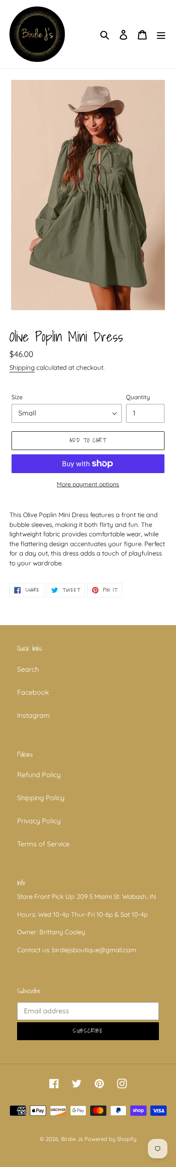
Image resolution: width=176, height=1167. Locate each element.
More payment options (88, 484)
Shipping (22, 367)
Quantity (138, 397)
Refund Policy (39, 774)
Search (28, 669)
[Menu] (161, 34)
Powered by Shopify (110, 1138)
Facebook (33, 692)
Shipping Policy (41, 797)
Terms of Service (43, 843)
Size (17, 397)
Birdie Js (72, 1138)
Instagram (33, 715)
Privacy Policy (39, 820)
